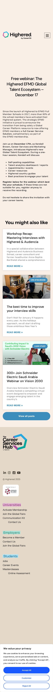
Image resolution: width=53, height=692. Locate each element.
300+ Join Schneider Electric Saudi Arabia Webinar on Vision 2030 (25, 377)
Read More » (15, 266)
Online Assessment (19, 573)
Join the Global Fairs (14, 513)
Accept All (26, 670)
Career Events (11, 565)
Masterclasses (11, 569)
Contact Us (14, 522)
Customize (26, 678)
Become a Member (14, 537)
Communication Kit (14, 518)
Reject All (26, 686)
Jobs (5, 561)
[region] (26, 668)
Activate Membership (15, 509)
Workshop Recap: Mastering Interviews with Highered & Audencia (26, 238)
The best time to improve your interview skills (25, 309)
